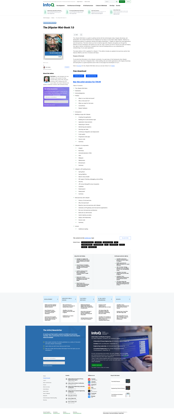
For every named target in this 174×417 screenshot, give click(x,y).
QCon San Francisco (72, 395)
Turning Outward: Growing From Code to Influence (86, 318)
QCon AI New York (72, 398)
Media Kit (45, 395)
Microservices (114, 244)
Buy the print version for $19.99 (87, 82)
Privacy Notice (106, 413)
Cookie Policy (121, 413)
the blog (79, 65)
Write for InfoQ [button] (87, 1)
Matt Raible (48, 67)
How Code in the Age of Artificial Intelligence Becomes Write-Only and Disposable (86, 313)
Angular (84, 247)
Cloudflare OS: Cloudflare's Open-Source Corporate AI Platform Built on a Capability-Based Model (105, 318)
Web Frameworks (98, 244)
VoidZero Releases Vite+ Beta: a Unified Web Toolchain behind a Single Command (82, 273)
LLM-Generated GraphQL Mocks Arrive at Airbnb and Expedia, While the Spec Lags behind (51, 318)
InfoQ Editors (46, 389)
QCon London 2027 (72, 401)
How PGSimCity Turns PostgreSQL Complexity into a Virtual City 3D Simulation (50, 312)
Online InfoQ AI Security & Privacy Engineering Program (75, 379)
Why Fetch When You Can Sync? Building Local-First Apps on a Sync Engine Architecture (122, 317)
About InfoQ (45, 391)
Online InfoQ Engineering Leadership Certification (76, 387)
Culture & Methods (101, 5)
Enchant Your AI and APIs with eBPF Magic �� (122, 312)
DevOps (112, 5)
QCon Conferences (47, 382)
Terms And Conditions (113, 413)
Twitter (113, 65)
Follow (67, 67)
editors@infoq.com (66, 413)
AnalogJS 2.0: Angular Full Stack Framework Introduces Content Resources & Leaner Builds (83, 260)
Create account (46, 378)
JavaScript (98, 242)
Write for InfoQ (46, 386)
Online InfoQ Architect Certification (76, 383)
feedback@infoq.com (47, 413)
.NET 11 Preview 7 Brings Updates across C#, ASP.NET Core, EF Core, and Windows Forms (123, 269)
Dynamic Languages (86, 244)
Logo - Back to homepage (48, 5)
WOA (106, 244)
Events (118, 5)
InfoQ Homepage (46, 17)
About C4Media (46, 393)
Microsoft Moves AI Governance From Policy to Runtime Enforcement (69, 306)
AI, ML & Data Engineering (102, 299)
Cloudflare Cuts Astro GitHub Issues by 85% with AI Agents (123, 273)
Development (61, 5)
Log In (44, 380)
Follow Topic (125, 238)
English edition (79, 1)
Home (44, 375)
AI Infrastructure (88, 5)
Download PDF (79, 75)
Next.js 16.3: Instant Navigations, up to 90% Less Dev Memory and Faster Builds (83, 279)
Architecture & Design (73, 5)
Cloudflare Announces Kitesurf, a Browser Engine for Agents (122, 260)
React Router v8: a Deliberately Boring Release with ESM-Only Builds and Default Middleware (83, 285)
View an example (56, 94)
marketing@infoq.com (77, 413)
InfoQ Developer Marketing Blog (50, 397)
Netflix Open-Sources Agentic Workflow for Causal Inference (123, 264)
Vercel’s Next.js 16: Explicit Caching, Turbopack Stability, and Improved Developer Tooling (83, 267)
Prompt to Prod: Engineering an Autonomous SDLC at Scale (105, 306)
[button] (56, 101)
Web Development (108, 242)
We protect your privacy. (49, 104)
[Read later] (81, 34)
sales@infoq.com (56, 413)
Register (122, 1)
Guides (52, 17)
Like (77, 34)
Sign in (128, 1)
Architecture (88, 238)
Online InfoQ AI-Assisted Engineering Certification (76, 391)
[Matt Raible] (44, 67)
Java (116, 242)
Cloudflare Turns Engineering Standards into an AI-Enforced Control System (123, 278)
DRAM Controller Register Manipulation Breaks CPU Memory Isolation (50, 306)
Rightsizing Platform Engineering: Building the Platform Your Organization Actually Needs (87, 306)
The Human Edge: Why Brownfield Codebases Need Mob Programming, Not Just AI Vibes (123, 283)
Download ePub (91, 75)
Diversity (45, 400)
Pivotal (122, 244)
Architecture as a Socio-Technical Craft (68, 316)
